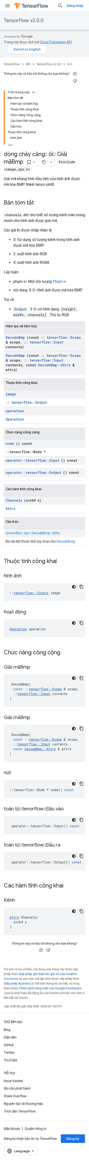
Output (20, 309)
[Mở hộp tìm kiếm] (60, 6)
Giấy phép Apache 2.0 (19, 983)
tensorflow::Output (29, 402)
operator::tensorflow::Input (32, 460)
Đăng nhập (75, 6)
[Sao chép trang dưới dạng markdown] (44, 162)
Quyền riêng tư (36, 1129)
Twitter (9, 1052)
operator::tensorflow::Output (33, 472)
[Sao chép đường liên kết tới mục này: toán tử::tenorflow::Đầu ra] (66, 845)
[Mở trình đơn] (7, 5)
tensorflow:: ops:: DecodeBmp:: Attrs (33, 533)
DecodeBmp (15, 337)
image (11, 394)
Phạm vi (59, 281)
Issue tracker (13, 1081)
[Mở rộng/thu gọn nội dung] (33, 92)
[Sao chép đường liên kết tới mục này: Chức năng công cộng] (66, 653)
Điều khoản (12, 1129)
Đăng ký (72, 1139)
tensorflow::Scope (64, 337)
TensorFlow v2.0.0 (24, 21)
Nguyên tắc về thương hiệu (23, 1104)
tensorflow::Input (46, 342)
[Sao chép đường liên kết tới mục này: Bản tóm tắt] (38, 203)
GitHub (9, 1045)
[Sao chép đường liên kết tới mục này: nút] (17, 773)
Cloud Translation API (56, 42)
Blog (7, 1030)
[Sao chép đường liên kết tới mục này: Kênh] (21, 900)
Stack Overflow (15, 1096)
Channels (14, 500)
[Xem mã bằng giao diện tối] (74, 587)
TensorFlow (12, 64)
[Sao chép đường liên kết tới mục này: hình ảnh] (27, 576)
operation (15, 411)
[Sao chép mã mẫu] (81, 587)
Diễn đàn (10, 1037)
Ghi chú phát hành (17, 1088)
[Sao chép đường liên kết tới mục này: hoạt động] (32, 612)
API (28, 64)
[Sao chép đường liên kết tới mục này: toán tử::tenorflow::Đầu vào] (69, 809)
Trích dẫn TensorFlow (20, 1111)
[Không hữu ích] (75, 80)
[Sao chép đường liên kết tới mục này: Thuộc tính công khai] (63, 561)
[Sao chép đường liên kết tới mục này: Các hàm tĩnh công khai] (70, 886)
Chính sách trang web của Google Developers (50, 988)
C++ (69, 64)
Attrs (10, 508)
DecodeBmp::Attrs (54, 365)
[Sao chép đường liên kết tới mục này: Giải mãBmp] (36, 667)
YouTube (10, 1060)
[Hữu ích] (75, 73)
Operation (15, 419)
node (10, 443)
